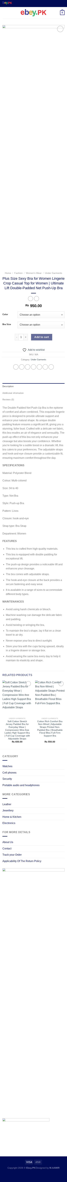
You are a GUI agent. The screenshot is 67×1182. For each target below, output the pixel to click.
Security (7, 778)
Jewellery (7, 810)
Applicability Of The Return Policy (21, 861)
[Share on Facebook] (21, 367)
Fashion (18, 273)
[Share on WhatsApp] (16, 367)
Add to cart (41, 337)
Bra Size (6, 324)
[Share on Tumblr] (51, 367)
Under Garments (53, 273)
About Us (7, 842)
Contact (6, 848)
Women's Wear (34, 273)
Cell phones (9, 772)
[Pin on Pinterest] (39, 367)
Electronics (8, 823)
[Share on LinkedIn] (45, 367)
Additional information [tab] (13, 393)
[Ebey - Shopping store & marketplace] (34, 12)
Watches (7, 766)
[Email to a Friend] (33, 367)
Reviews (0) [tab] (8, 399)
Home (8, 273)
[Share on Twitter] (27, 367)
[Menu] (4, 13)
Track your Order (12, 854)
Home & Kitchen (11, 816)
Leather (6, 804)
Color (5, 314)
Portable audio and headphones (21, 785)
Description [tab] (7, 386)
